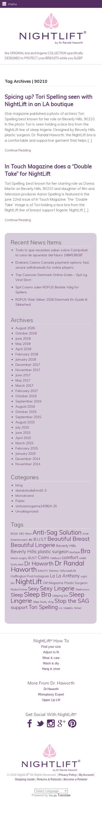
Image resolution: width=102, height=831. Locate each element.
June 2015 (23, 432)
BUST (32, 558)
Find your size (51, 646)
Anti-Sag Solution (57, 532)
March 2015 (24, 443)
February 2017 (26, 391)
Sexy (33, 588)
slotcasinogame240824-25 (36, 506)
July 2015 (22, 427)
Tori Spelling (43, 607)
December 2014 (27, 459)
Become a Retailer (76, 779)
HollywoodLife (68, 570)
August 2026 (25, 328)
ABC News (25, 533)
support (19, 607)
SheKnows (82, 589)
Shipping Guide (25, 779)
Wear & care (51, 658)
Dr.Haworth (51, 689)
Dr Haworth (39, 563)
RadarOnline (19, 589)
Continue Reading (18, 150)
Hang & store (51, 669)
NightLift (28, 581)
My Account (86, 774)
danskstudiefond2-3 (30, 490)
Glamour (54, 570)
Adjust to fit (51, 652)
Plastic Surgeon (76, 583)
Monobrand (24, 495)
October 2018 (26, 333)
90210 (14, 533)
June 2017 (23, 375)
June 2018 (23, 338)
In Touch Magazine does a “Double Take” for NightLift (48, 170)
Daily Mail (17, 564)
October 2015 (26, 412)
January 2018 (25, 359)
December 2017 (27, 364)
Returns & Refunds (49, 779)
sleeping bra (60, 595)
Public (20, 501)
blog (19, 485)
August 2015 (25, 422)
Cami (43, 557)
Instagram (41, 576)
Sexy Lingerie (57, 588)
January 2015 (25, 453)
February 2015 (26, 448)
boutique (75, 552)
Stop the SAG (72, 600)
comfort (70, 557)
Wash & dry (51, 663)
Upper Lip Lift (51, 700)
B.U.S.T (39, 539)
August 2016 (25, 406)
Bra (85, 551)
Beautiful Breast (68, 538)
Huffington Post (22, 576)
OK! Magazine (53, 583)
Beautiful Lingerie (33, 544)
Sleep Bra (37, 594)
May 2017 (22, 380)
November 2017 (27, 370)
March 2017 (24, 385)
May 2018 (22, 344)
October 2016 (26, 396)
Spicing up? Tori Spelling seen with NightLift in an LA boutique (49, 100)
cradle (82, 558)
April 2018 (23, 349)
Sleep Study (40, 602)
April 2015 (23, 438)
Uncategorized (26, 511)
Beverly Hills (66, 545)
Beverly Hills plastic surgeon (40, 551)
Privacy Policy (68, 774)
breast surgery (19, 558)
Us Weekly (66, 608)
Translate (64, 795)
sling (51, 602)
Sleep (17, 595)
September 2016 (28, 401)
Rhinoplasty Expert (51, 694)
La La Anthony (65, 576)
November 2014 (27, 464)
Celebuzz (55, 558)
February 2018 (26, 354)
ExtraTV (43, 570)
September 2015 (28, 417)
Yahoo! (77, 608)
